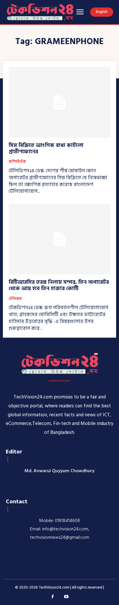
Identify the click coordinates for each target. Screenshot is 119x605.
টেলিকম (15, 299)
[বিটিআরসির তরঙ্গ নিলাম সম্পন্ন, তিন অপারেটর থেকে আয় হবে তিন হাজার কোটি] (59, 239)
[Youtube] (66, 596)
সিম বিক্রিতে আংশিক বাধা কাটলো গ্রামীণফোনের (46, 148)
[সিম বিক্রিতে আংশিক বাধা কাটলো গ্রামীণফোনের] (59, 102)
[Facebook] (52, 596)
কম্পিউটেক (17, 162)
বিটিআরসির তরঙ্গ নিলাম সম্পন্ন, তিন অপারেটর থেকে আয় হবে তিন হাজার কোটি (59, 285)
